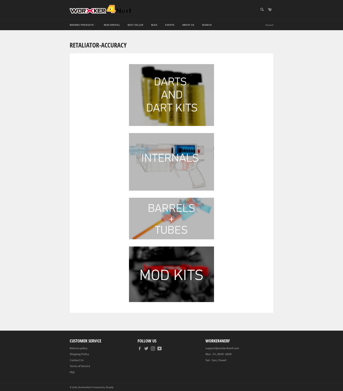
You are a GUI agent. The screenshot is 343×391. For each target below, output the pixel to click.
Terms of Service (80, 366)
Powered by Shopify (103, 387)
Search (207, 24)
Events (170, 24)
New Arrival (112, 24)
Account (269, 24)
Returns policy (79, 348)
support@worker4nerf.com (222, 348)
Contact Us (77, 360)
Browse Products (82, 24)
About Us (188, 24)
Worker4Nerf (84, 387)
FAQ (72, 372)
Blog (154, 24)
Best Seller (135, 24)
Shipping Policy (79, 354)
